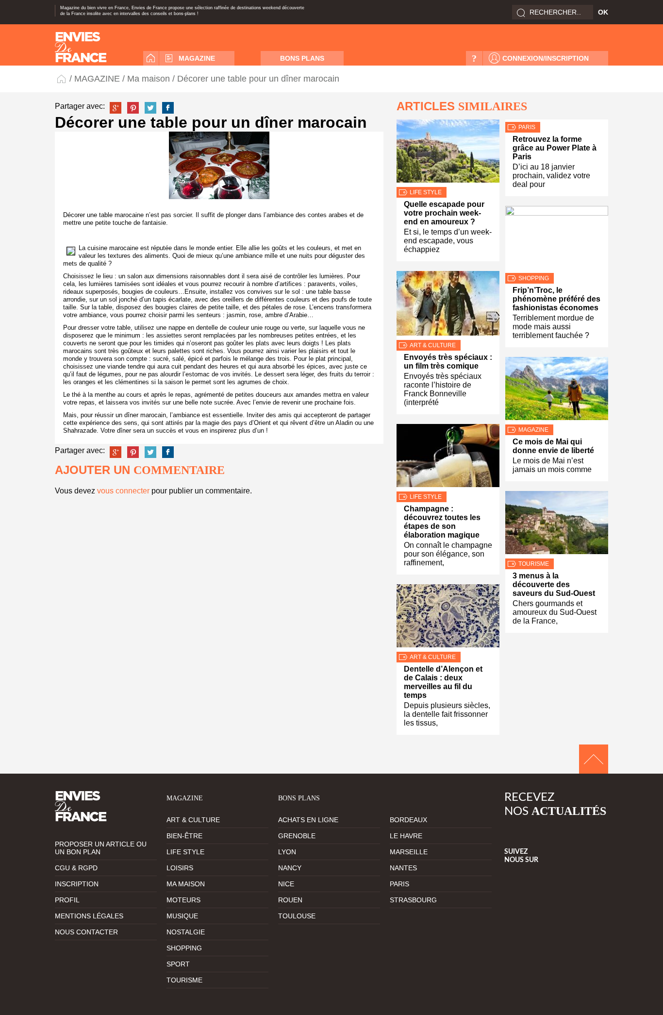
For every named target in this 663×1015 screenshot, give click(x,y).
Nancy (289, 868)
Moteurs (183, 900)
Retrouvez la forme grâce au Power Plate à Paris (555, 148)
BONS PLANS (302, 58)
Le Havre (406, 836)
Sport (178, 964)
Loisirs (179, 868)
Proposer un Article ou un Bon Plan (101, 848)
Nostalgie (185, 932)
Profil (67, 900)
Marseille (409, 852)
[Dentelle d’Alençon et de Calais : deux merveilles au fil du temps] (448, 618)
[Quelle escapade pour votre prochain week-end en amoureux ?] (448, 153)
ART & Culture (433, 345)
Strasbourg (413, 900)
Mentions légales (89, 916)
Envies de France (62, 78)
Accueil (151, 58)
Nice (286, 884)
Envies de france (81, 47)
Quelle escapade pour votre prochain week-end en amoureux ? (444, 213)
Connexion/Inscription (545, 58)
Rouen (290, 900)
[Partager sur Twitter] (150, 108)
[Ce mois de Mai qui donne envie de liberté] (556, 390)
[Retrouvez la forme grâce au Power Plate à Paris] (556, 120)
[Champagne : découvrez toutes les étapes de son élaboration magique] (448, 457)
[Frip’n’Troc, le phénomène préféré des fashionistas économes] (556, 239)
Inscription (77, 884)
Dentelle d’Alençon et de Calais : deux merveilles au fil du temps (443, 682)
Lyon (287, 852)
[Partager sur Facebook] (168, 108)
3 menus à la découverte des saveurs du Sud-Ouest (554, 584)
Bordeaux (408, 820)
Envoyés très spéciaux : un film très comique (448, 361)
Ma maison (148, 79)
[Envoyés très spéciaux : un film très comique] (448, 305)
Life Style (426, 192)
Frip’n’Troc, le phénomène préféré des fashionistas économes (556, 299)
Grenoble (296, 836)
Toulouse (296, 916)
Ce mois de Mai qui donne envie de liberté (553, 446)
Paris (526, 127)
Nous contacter (86, 932)
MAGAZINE (197, 58)
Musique (182, 916)
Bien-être (184, 836)
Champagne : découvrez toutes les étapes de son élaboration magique (442, 522)
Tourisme (533, 563)
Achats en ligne (308, 820)
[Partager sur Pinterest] (133, 108)
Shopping (533, 278)
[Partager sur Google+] (115, 108)
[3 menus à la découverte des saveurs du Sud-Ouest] (556, 524)
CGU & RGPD (76, 868)
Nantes (403, 868)
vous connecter (123, 491)
